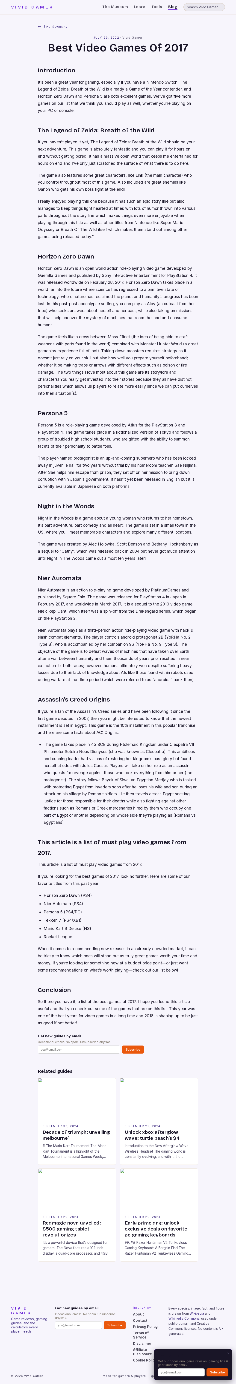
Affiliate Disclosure (142, 1351)
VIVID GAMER (32, 7)
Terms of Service (141, 1335)
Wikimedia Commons (183, 1318)
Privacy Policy (145, 1326)
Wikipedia (197, 1313)
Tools (156, 7)
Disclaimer (142, 1343)
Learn (140, 7)
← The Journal (53, 26)
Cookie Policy (145, 1360)
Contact (140, 1320)
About (138, 1314)
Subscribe (133, 1049)
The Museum (115, 7)
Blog (172, 7)
